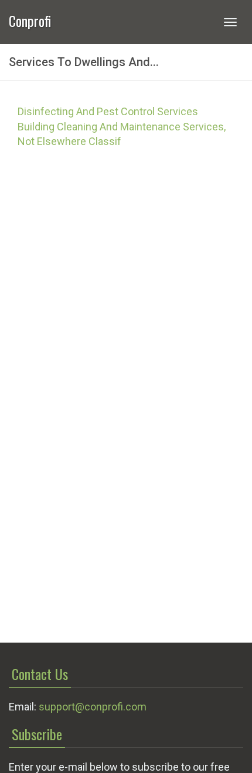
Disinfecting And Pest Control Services (108, 111)
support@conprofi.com (93, 706)
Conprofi (30, 19)
